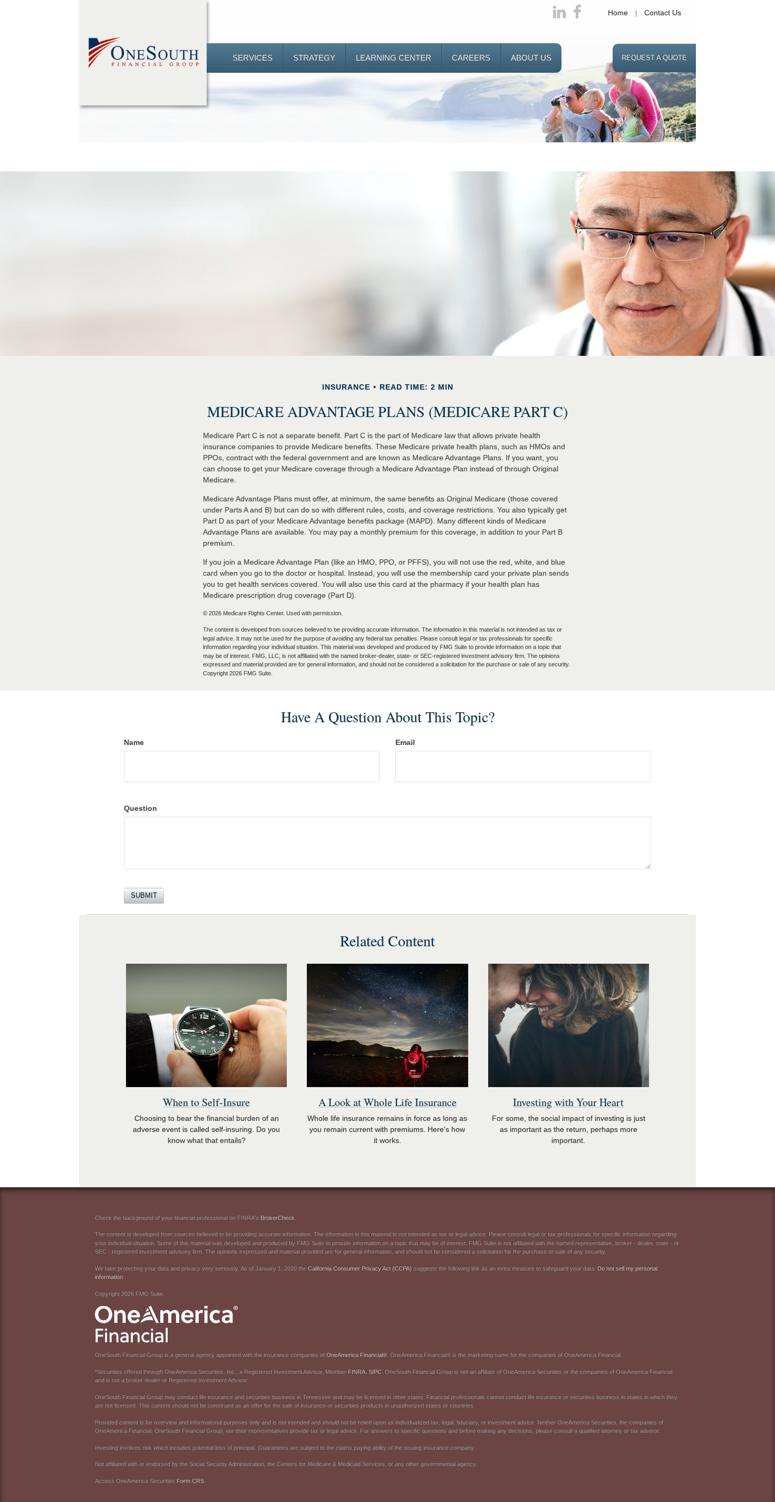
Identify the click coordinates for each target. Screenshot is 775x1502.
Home (618, 12)
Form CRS (190, 1481)
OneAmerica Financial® (356, 1355)
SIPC (375, 1372)
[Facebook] (577, 13)
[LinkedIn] (559, 13)
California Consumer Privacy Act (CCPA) (360, 1268)
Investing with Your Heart (568, 1102)
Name (134, 742)
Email (405, 742)
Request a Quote (654, 58)
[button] (252, 58)
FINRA (356, 1372)
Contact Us (662, 12)
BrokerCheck (277, 1218)
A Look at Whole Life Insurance (387, 1102)
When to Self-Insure (206, 1102)
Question (140, 808)
